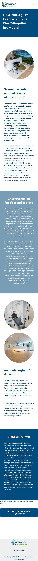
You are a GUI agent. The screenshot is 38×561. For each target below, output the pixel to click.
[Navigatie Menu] (34, 4)
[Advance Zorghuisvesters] (9, 4)
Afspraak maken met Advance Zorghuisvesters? (19, 512)
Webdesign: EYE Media (12, 557)
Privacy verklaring (19, 550)
